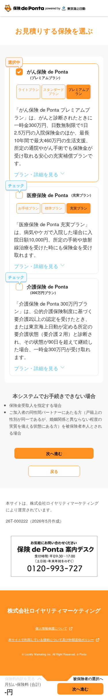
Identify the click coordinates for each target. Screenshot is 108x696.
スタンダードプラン (53, 91)
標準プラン (53, 208)
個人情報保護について (51, 628)
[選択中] (19, 71)
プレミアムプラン (78, 91)
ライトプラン (28, 89)
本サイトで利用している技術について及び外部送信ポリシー (51, 639)
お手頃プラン (28, 208)
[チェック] (19, 195)
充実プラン (78, 208)
